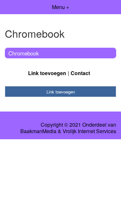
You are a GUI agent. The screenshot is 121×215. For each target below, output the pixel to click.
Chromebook (23, 53)
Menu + (60, 7)
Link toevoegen (47, 73)
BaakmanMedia (38, 131)
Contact (80, 73)
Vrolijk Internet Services (89, 131)
